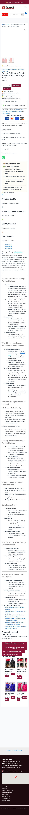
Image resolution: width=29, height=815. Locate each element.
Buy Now (6, 89)
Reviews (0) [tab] (8, 246)
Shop (7, 24)
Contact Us (5, 787)
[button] (3, 14)
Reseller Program (6, 800)
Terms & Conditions (7, 792)
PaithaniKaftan (6, 113)
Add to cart (16, 85)
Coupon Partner (6, 798)
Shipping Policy (6, 796)
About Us (4, 788)
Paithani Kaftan (18, 252)
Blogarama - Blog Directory (14, 750)
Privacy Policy (5, 794)
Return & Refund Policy (8, 790)
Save (9, 659)
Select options (19, 676)
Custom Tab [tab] (8, 248)
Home (3, 24)
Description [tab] (8, 244)
